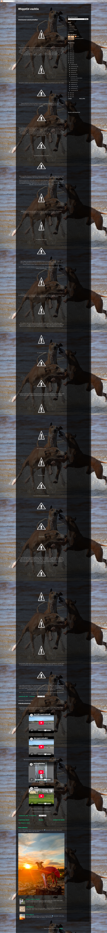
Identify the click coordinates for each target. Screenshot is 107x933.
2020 (71, 51)
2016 (71, 58)
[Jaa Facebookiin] (42, 696)
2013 (71, 92)
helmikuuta (73, 88)
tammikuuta (74, 90)
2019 (71, 53)
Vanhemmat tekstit (58, 820)
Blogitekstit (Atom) (25, 823)
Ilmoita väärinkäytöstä (74, 112)
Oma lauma (71, 26)
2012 (71, 94)
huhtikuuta (73, 84)
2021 (71, 49)
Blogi (70, 24)
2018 (71, 54)
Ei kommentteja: (33, 815)
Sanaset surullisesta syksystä (33, 899)
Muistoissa (71, 28)
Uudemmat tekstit (23, 820)
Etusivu (41, 820)
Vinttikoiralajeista (30, 906)
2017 (71, 56)
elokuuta (73, 72)
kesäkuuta (73, 76)
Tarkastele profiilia (79, 38)
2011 (71, 96)
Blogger (61, 928)
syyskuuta (73, 70)
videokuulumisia (24, 703)
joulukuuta (73, 64)
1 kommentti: (32, 696)
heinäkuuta (73, 74)
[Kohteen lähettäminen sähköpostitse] (38, 696)
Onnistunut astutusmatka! (28, 20)
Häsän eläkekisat (22, 827)
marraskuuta (74, 66)
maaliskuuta (74, 86)
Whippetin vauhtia (28, 9)
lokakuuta (73, 68)
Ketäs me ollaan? (73, 29)
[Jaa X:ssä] (41, 696)
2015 (71, 60)
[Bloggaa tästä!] (39, 696)
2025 (71, 45)
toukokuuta (73, 82)
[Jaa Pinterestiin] (44, 696)
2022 (71, 47)
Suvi (78, 36)
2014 (71, 62)
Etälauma (71, 31)
